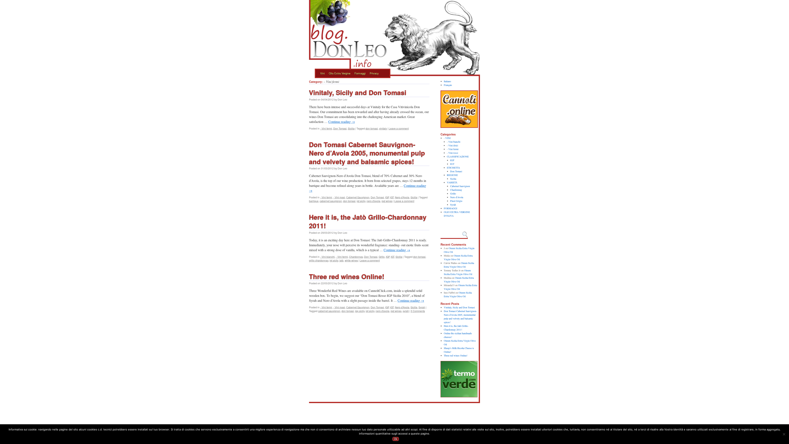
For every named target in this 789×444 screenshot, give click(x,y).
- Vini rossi (339, 197)
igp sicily (360, 311)
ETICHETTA (453, 167)
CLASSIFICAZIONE (458, 156)
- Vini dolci (452, 145)
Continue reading (341, 121)
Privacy (374, 73)
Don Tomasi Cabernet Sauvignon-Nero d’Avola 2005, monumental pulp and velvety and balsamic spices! (367, 153)
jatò (341, 260)
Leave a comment (399, 128)
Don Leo (342, 99)
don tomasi (372, 128)
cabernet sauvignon (331, 201)
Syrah (422, 307)
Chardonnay (356, 256)
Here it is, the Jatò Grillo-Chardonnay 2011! (368, 221)
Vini (322, 73)
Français (448, 85)
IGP (387, 197)
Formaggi (360, 73)
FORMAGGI (450, 208)
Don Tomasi (340, 128)
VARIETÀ (452, 182)
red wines (387, 201)
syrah (406, 311)
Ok (395, 439)
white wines (351, 260)
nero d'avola (373, 201)
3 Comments (418, 311)
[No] (784, 434)
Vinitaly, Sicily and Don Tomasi (357, 92)
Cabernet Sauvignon (357, 197)
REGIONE (452, 175)
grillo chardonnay (318, 260)
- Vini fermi (326, 128)
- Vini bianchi (327, 256)
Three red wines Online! (346, 276)
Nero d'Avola (402, 197)
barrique (313, 201)
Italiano (447, 81)
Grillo (382, 256)
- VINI (447, 138)
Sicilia (351, 128)
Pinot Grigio (456, 200)
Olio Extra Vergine (339, 73)
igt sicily (361, 201)
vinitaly (383, 128)
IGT (392, 197)
